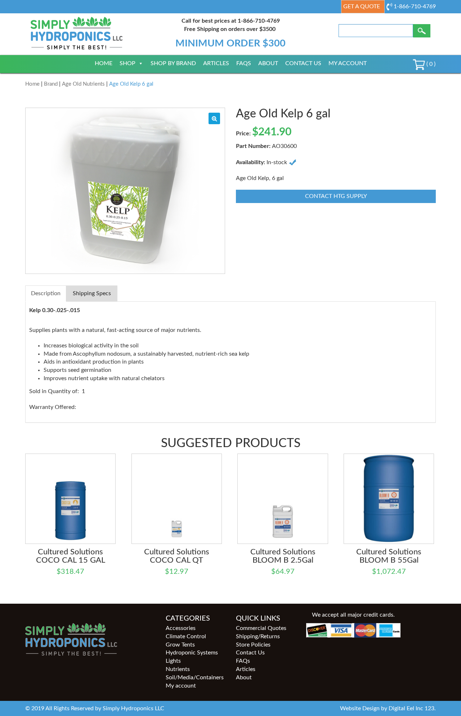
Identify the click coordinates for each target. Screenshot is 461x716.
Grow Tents (180, 645)
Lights (173, 661)
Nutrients (178, 669)
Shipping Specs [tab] (92, 293)
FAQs (243, 63)
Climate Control (186, 636)
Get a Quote (361, 6)
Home (103, 63)
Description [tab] (46, 293)
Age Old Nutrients (83, 84)
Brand (51, 84)
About (268, 63)
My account (347, 63)
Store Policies (253, 645)
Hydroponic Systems (192, 653)
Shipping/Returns (258, 636)
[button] (214, 118)
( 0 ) (430, 64)
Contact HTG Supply (336, 196)
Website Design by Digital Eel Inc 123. (388, 708)
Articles (216, 63)
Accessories (181, 628)
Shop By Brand (173, 63)
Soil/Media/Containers (195, 677)
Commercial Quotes (261, 628)
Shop (127, 63)
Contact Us (303, 63)
